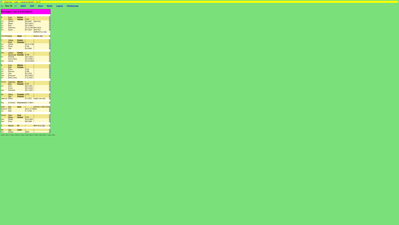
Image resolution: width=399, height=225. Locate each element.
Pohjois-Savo (8, 2)
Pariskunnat (72, 6)
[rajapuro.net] (1, 2)
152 (41, 36)
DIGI (32, 6)
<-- (2, 6)
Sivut (40, 6)
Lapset (59, 6)
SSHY (23, 6)
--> (15, 6)
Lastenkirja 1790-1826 (27, 2)
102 (43, 125)
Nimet (49, 6)
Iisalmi (16, 2)
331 (45, 32)
